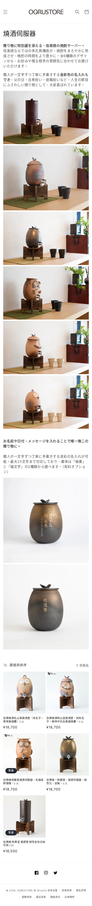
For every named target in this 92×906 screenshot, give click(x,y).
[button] (5, 12)
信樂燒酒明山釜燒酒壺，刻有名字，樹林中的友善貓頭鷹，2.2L (65, 719)
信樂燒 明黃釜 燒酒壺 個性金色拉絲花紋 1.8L (24, 843)
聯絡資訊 (55, 897)
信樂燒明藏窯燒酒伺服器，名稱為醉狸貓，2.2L (23, 781)
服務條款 (27, 897)
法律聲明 (69, 897)
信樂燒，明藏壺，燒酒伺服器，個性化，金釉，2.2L (66, 781)
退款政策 (67, 890)
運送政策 (41, 897)
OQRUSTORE (25, 890)
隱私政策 (81, 890)
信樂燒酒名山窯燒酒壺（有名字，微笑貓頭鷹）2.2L (23, 719)
